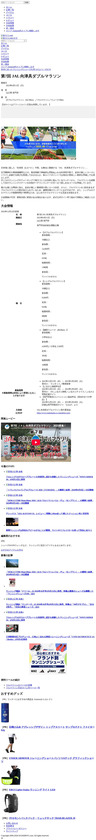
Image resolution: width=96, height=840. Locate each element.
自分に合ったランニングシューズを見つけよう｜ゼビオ (26, 69)
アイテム (10, 12)
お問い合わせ (12, 823)
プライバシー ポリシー (16, 828)
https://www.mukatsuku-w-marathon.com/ (53, 413)
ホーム (9, 7)
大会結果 (10, 25)
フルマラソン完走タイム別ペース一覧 (23, 688)
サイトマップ (12, 831)
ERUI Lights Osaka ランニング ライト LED (32, 789)
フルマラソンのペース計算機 (19, 685)
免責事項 (10, 826)
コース (9, 15)
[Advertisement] (48, 110)
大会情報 (10, 23)
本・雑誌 (10, 28)
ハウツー (10, 18)
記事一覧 (10, 10)
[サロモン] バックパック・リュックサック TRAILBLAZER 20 (42, 818)
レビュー (10, 20)
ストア (22, 31)
